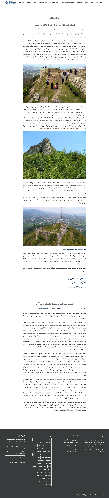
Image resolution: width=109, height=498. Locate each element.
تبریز (35, 445)
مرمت (49, 469)
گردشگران (48, 481)
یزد (50, 484)
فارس (45, 466)
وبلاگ (52, 29)
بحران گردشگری (47, 445)
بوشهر (40, 445)
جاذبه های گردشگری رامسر (78, 287)
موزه (40, 469)
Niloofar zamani (42, 29)
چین (42, 475)
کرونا (43, 478)
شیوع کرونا (48, 460)
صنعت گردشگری (47, 463)
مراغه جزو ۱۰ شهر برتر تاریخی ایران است (15, 446)
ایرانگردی (48, 442)
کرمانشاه (49, 478)
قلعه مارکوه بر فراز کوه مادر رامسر (54, 25)
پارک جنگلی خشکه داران (79, 283)
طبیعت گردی (38, 463)
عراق (49, 466)
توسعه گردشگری (47, 451)
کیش (39, 478)
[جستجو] (8, 2)
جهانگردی (39, 451)
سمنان (34, 454)
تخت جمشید (48, 448)
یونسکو (45, 484)
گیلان (36, 481)
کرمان (37, 475)
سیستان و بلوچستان (46, 457)
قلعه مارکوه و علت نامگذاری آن (77, 279)
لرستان (40, 466)
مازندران (35, 466)
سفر (45, 454)
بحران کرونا (41, 442)
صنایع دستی (41, 460)
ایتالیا (34, 439)
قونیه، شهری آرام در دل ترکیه (18, 462)
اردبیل (44, 439)
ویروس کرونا (48, 475)
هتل (41, 472)
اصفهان (39, 439)
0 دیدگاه (59, 29)
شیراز (38, 457)
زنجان (49, 454)
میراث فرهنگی (47, 472)
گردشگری (41, 481)
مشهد (45, 469)
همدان (36, 472)
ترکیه (42, 448)
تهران (37, 448)
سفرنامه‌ (40, 454)
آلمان (49, 439)
